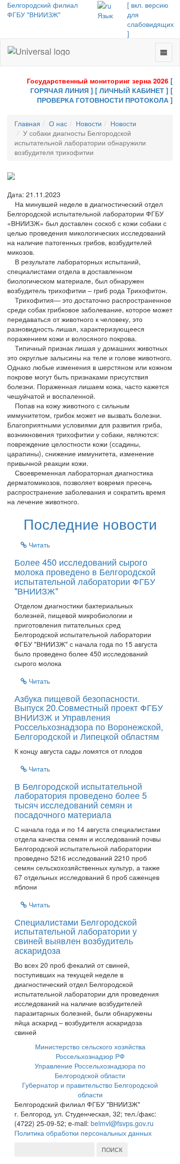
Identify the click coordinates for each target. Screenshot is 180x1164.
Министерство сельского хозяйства (90, 1046)
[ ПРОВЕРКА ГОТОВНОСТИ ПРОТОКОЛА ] (105, 95)
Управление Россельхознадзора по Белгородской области (90, 1070)
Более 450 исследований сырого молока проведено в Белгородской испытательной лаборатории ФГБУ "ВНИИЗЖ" (85, 576)
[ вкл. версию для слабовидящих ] (150, 19)
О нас (58, 123)
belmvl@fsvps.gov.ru (122, 1123)
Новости (89, 123)
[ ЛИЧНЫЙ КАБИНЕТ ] (131, 90)
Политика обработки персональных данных (83, 1133)
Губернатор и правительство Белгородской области (90, 1089)
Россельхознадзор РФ (90, 1056)
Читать (38, 544)
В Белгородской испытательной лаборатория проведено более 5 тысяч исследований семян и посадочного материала (80, 800)
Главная (27, 123)
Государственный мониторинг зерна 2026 (97, 80)
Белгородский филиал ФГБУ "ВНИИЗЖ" (42, 9)
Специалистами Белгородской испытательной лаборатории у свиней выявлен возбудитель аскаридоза (75, 935)
